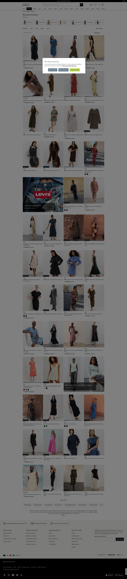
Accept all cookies (74, 69)
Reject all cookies (63, 69)
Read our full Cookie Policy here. (69, 65)
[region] (63, 66)
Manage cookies (53, 69)
